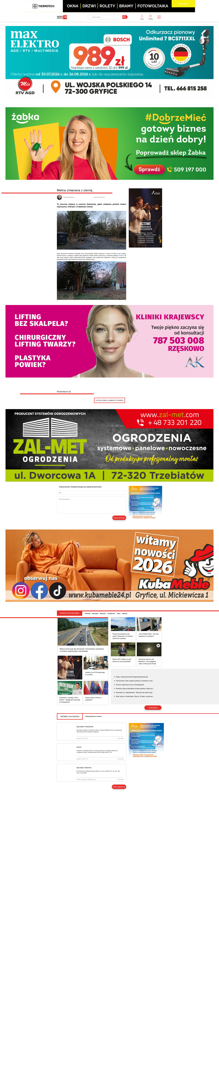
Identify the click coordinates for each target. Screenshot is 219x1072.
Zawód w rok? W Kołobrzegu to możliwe (95, 673)
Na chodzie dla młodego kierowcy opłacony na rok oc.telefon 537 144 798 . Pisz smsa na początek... (98, 772)
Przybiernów (111, 613)
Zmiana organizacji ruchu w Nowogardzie (130, 684)
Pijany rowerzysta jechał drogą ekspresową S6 (132, 677)
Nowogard (95, 613)
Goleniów (88, 613)
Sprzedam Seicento (84, 767)
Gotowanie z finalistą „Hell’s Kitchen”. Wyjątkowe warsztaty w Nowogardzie (69, 699)
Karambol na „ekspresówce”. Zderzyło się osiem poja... (134, 692)
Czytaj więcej (153, 707)
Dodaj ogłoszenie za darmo (93, 716)
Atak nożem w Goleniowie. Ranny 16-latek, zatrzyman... (135, 696)
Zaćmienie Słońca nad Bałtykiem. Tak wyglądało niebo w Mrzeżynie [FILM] (147, 661)
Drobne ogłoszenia (69, 716)
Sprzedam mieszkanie (85, 726)
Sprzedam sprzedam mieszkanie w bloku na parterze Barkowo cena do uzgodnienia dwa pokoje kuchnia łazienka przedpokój (99, 731)
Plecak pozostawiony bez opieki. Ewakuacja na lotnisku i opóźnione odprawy (122, 636)
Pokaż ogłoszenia (119, 787)
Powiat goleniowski (69, 613)
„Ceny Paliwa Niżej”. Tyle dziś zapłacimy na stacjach (149, 635)
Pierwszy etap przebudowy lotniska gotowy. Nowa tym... (135, 688)
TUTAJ (121, 255)
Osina (118, 613)
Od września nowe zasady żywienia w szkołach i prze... (135, 681)
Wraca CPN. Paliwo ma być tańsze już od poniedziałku (121, 660)
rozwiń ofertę (183, 4)
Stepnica (124, 613)
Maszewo (103, 613)
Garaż (79, 747)
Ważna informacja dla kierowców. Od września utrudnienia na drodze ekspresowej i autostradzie (82, 650)
